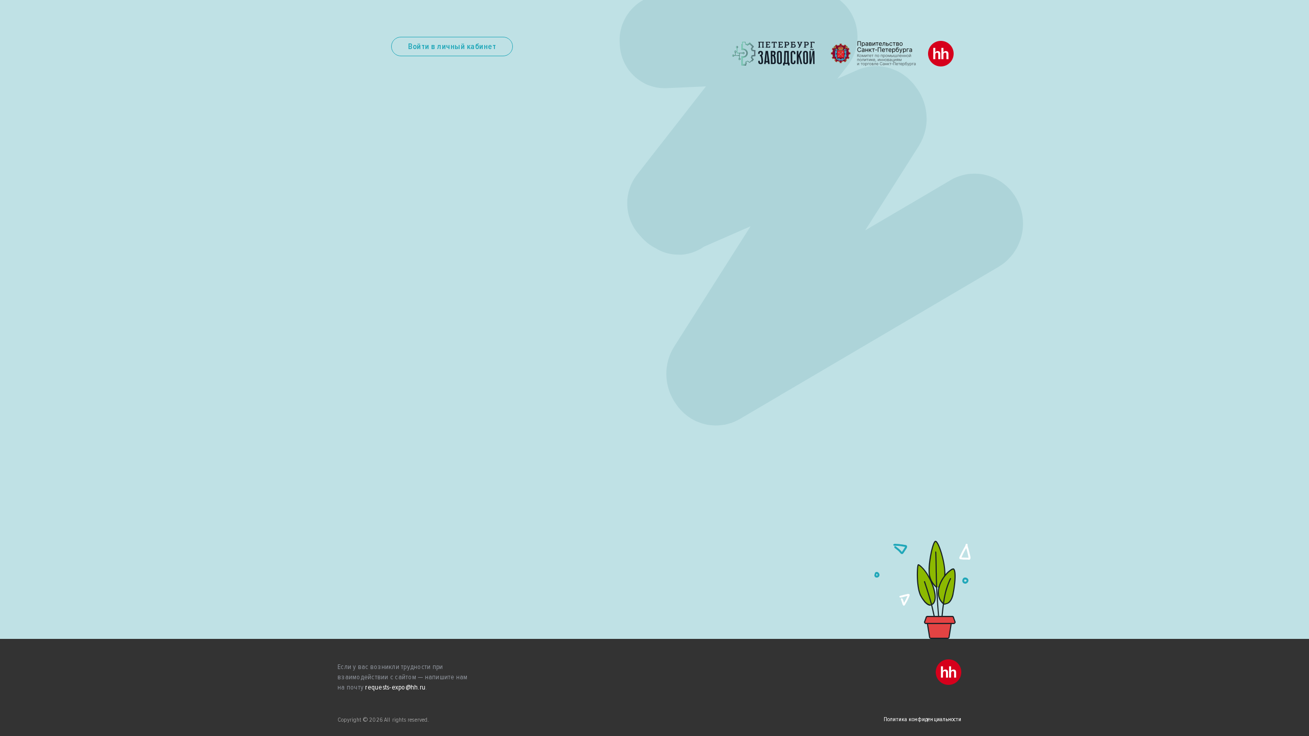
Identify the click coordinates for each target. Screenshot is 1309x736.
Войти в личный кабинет (452, 46)
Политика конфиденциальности (922, 719)
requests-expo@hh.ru (395, 687)
